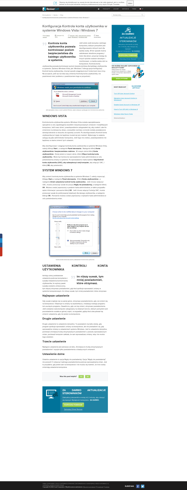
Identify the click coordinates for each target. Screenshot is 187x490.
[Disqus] (74, 447)
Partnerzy (51, 483)
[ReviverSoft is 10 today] (94, 8)
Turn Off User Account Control (124, 93)
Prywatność (99, 487)
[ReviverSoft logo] (51, 9)
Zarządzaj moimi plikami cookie (53, 485)
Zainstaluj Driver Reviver (73, 409)
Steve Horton (46, 36)
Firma (44, 483)
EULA (57, 483)
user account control (85, 35)
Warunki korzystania (89, 487)
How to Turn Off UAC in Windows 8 (126, 109)
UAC (76, 35)
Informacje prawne (67, 483)
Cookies (106, 487)
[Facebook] (138, 487)
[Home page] (98, 8)
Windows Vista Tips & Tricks (123, 114)
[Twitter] (142, 487)
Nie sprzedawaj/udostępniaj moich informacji (92, 483)
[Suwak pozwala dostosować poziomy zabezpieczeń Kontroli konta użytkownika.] (75, 258)
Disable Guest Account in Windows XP (127, 104)
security (72, 35)
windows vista (83, 37)
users (69, 37)
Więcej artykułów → (119, 118)
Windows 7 (75, 37)
